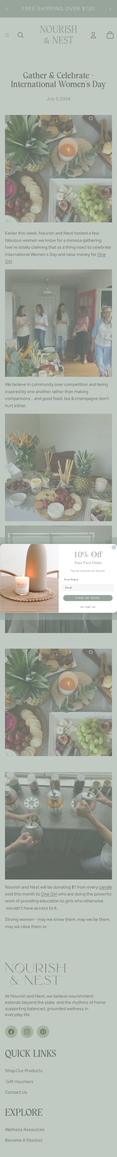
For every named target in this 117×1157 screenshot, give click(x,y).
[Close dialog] (114, 547)
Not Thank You (87, 607)
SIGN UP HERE (88, 598)
